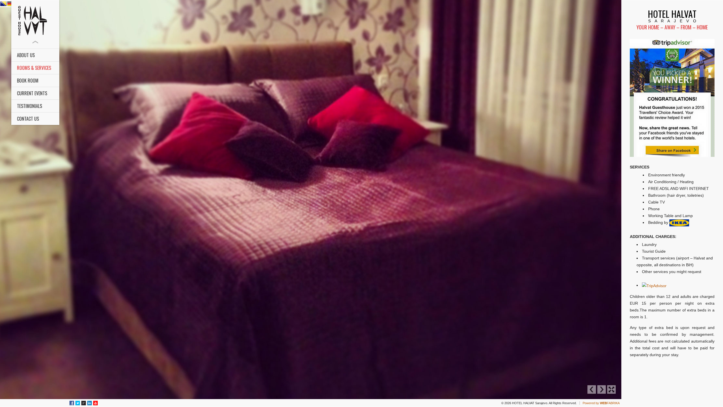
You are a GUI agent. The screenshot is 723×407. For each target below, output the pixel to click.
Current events (32, 93)
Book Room (27, 80)
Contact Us (28, 118)
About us (26, 55)
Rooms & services (34, 67)
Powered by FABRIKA (601, 403)
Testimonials (29, 106)
